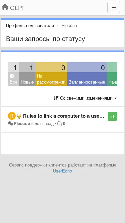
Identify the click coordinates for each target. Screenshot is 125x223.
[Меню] (113, 7)
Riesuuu (22, 123)
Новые (27, 82)
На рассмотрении (51, 79)
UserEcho (62, 171)
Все (13, 82)
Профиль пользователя (30, 25)
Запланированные (87, 82)
